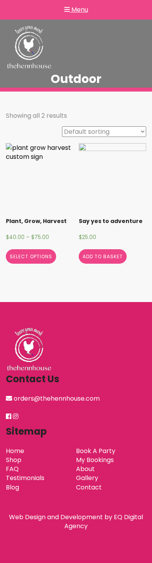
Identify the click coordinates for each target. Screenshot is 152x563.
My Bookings (95, 459)
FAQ (12, 468)
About (85, 468)
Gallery (87, 477)
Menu (79, 9)
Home (15, 450)
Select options (31, 256)
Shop (13, 459)
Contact (89, 487)
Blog (12, 487)
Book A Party (95, 450)
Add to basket (103, 256)
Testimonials (25, 477)
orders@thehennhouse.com (57, 398)
